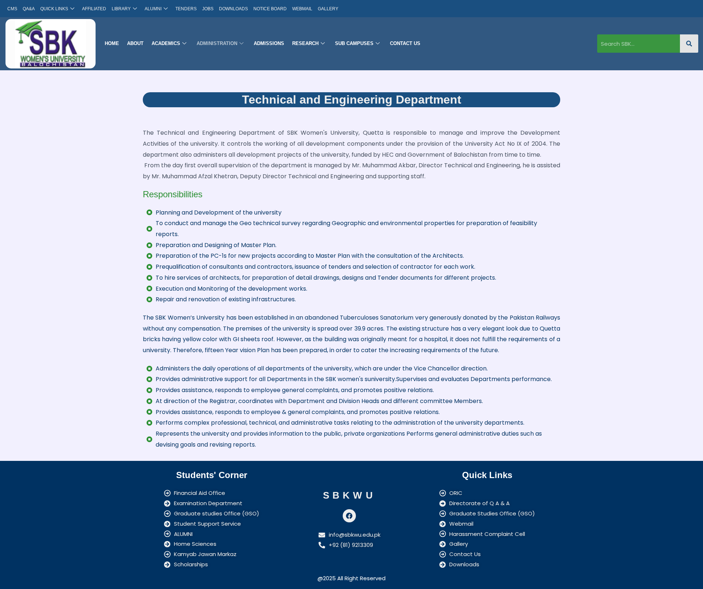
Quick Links (54, 8)
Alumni (153, 8)
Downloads (233, 8)
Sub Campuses (354, 43)
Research (305, 43)
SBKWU (349, 495)
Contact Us (405, 43)
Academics (166, 43)
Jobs (207, 8)
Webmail (302, 8)
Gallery (328, 8)
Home (112, 43)
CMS (12, 8)
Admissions (269, 43)
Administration (217, 43)
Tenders (186, 8)
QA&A (29, 8)
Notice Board (270, 8)
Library (121, 8)
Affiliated (94, 8)
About (135, 43)
